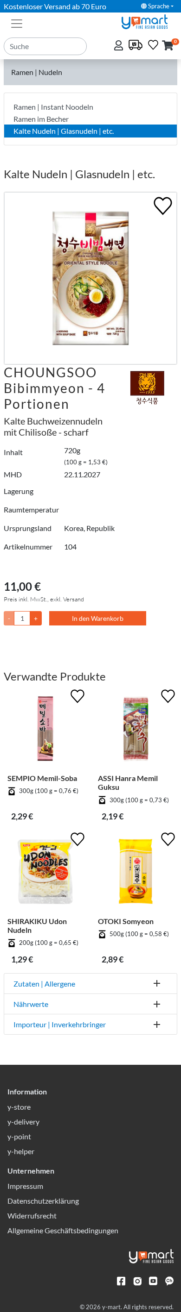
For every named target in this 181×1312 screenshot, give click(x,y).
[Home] (148, 20)
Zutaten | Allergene (44, 983)
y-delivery (23, 1121)
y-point (19, 1136)
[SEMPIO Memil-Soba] (45, 730)
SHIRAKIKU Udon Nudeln (37, 925)
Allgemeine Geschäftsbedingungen (62, 1230)
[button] (167, 46)
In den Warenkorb (97, 618)
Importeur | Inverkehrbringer (59, 1024)
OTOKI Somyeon (126, 921)
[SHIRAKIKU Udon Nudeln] (45, 873)
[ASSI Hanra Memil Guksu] (135, 730)
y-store (19, 1106)
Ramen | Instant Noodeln (53, 106)
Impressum (25, 1185)
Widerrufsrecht (32, 1215)
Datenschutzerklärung (43, 1200)
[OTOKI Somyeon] (135, 873)
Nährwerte (30, 1004)
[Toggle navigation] (17, 22)
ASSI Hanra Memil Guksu (128, 782)
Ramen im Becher (41, 118)
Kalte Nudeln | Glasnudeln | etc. (63, 130)
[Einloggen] (119, 46)
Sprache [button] (158, 6)
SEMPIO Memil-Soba (42, 778)
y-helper (20, 1151)
